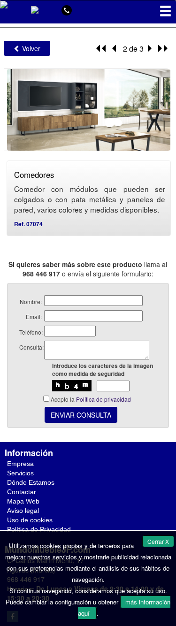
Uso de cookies (30, 520)
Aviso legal (23, 510)
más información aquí (124, 607)
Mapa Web (23, 501)
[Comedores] (87, 109)
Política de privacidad (103, 399)
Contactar (21, 492)
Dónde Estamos (30, 482)
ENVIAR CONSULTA (81, 415)
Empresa (20, 463)
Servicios (20, 473)
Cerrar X (158, 541)
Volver (30, 48)
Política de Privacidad (39, 529)
